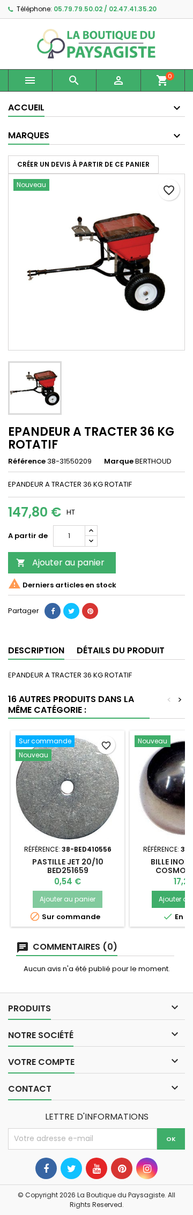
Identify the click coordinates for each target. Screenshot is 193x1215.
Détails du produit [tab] (121, 650)
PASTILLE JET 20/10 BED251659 (67, 866)
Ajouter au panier (60, 562)
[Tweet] (71, 611)
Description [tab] (36, 650)
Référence (27, 461)
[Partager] (52, 611)
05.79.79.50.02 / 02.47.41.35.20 (105, 8)
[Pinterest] (90, 611)
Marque (118, 461)
